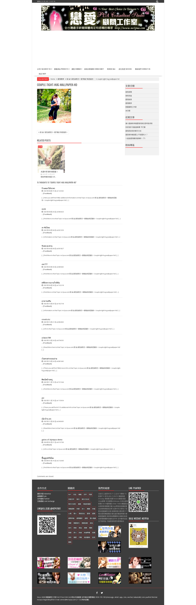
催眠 (79, 494)
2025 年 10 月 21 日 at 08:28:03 (53, 322)
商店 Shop (42, 73)
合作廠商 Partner (43, 499)
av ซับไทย (46, 227)
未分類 (40, 147)
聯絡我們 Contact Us (142, 69)
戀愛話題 (85, 523)
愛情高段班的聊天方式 (133, 131)
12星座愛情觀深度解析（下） (135, 138)
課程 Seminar (76, 69)
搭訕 (80, 528)
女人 (83, 509)
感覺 (86, 518)
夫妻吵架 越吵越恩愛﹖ (49, 171)
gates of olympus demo (52, 439)
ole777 (44, 264)
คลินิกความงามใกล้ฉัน (51, 282)
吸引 (78, 499)
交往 (74, 494)
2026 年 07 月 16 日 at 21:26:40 (53, 461)
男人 (75, 533)
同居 (90, 494)
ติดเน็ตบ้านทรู (47, 379)
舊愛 (75, 537)
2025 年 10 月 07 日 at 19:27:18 (53, 304)
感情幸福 (71, 518)
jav (43, 398)
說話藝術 (87, 537)
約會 (80, 533)
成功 (91, 523)
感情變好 (79, 518)
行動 (80, 537)
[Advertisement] (98, 49)
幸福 (93, 509)
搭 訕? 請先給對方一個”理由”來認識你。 (54, 132)
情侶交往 (82, 513)
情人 (75, 513)
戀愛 (69, 523)
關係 (69, 542)
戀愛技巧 (77, 523)
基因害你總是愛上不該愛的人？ (136, 134)
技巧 (69, 528)
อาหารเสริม (46, 301)
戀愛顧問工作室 (131, 107)
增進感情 (71, 509)
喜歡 (79, 504)
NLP (69, 494)
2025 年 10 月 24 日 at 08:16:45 (53, 361)
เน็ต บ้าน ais (46, 419)
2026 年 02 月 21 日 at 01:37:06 (53, 442)
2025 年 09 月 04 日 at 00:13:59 (53, 230)
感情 (93, 513)
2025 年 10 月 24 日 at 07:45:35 (53, 340)
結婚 (93, 533)
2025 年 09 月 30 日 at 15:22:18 (53, 285)
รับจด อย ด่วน (47, 246)
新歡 (85, 528)
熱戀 (69, 533)
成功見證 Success (125, 69)
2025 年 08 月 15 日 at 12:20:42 (53, 191)
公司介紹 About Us (44, 69)
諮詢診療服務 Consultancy (94, 69)
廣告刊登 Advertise (44, 494)
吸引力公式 (85, 499)
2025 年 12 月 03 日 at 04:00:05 (53, 421)
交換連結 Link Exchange (46, 501)
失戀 (78, 509)
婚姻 (88, 509)
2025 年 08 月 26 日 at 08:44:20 (53, 212)
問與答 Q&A (111, 69)
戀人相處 (93, 518)
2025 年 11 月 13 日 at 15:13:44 (53, 382)
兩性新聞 (128, 92)
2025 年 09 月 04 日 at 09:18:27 (53, 248)
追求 (93, 537)
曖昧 (90, 528)
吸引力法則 (72, 504)
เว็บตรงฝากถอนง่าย (49, 358)
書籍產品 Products (61, 69)
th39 (44, 209)
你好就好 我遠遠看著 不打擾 (135, 127)
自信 (69, 537)
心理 (69, 513)
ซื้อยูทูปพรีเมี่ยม (48, 458)
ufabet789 (46, 338)
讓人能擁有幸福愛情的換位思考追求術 (138, 123)
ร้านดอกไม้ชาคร (48, 188)
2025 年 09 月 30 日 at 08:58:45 (53, 267)
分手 (85, 494)
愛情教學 (128, 103)
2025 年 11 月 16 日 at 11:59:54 (53, 400)
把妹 (75, 528)
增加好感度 (87, 504)
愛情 (88, 513)
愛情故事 (128, 99)
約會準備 (87, 533)
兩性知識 (128, 96)
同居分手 (71, 499)
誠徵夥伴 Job (42, 496)
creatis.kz (46, 319)
